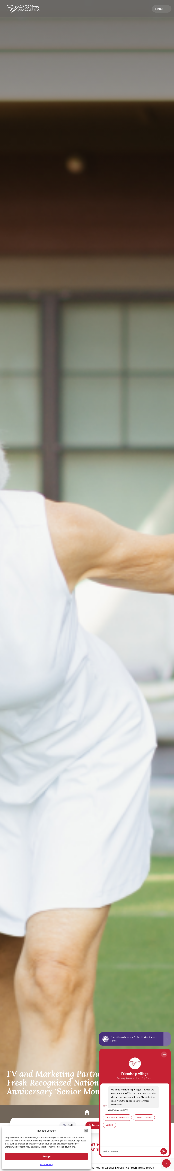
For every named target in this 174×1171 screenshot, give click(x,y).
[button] (86, 1130)
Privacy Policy (46, 1164)
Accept (46, 1156)
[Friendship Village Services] (23, 8)
